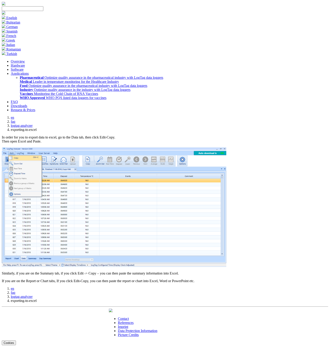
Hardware (18, 65)
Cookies (9, 343)
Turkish (11, 54)
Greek (10, 40)
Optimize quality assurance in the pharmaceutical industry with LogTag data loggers (91, 77)
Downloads (19, 106)
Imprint (123, 327)
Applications (20, 73)
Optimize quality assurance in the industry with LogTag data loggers (75, 90)
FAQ (14, 102)
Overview (18, 61)
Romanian (13, 49)
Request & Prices (23, 110)
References (126, 323)
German (11, 27)
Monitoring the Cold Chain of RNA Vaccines (59, 94)
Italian (10, 45)
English (11, 18)
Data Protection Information (137, 331)
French (10, 36)
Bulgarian (12, 22)
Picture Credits (128, 335)
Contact (123, 319)
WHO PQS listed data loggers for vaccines (63, 98)
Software (17, 69)
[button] (3, 13)
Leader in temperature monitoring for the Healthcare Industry (69, 81)
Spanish (11, 31)
